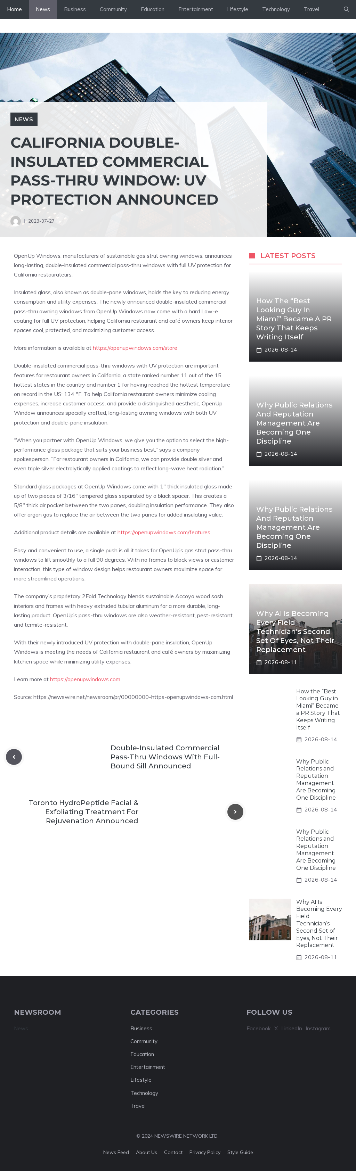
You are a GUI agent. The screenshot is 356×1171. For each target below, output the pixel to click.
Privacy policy (204, 1152)
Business (75, 9)
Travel (311, 9)
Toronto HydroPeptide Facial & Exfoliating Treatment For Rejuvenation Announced (83, 812)
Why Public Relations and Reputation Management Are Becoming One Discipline (294, 423)
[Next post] (235, 811)
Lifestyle (237, 9)
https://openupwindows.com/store (135, 347)
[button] (346, 9)
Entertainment (195, 9)
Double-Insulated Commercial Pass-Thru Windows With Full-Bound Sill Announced (165, 757)
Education (152, 9)
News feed (116, 1152)
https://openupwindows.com (85, 679)
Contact (173, 1152)
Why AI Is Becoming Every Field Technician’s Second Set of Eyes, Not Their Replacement (295, 631)
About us (146, 1152)
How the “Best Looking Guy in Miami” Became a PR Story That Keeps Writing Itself (294, 319)
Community (113, 9)
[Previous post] (13, 757)
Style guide (240, 1152)
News (43, 9)
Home (14, 9)
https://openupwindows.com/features (164, 532)
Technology (276, 9)
